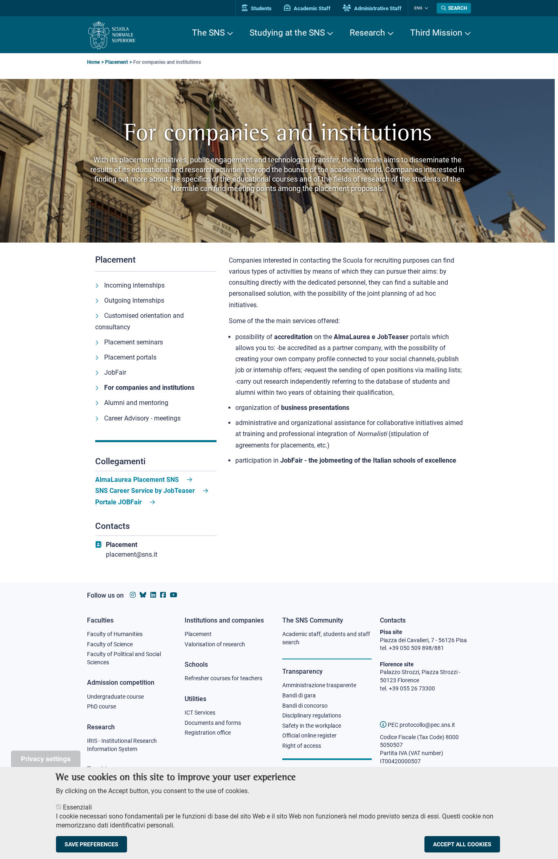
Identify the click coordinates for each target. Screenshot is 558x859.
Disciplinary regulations (311, 715)
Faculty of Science (110, 644)
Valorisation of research (215, 644)
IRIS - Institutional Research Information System (122, 745)
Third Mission (436, 33)
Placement (116, 62)
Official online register (309, 735)
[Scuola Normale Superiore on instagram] (133, 595)
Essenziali (77, 807)
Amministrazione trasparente (319, 685)
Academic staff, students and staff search (326, 638)
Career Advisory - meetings (142, 418)
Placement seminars (133, 342)
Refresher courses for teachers (223, 678)
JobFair (115, 372)
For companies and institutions (149, 387)
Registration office (208, 732)
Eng (418, 8)
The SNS (208, 33)
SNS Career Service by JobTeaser (145, 491)
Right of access (301, 745)
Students (261, 8)
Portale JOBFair (118, 502)
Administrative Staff (377, 8)
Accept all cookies (462, 844)
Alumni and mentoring (136, 403)
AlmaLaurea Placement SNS (137, 479)
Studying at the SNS (287, 33)
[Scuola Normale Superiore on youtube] (173, 595)
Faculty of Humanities (115, 634)
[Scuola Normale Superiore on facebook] (163, 595)
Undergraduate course (115, 696)
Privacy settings (46, 758)
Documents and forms (213, 723)
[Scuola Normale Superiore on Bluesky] (143, 595)
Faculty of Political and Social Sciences (124, 658)
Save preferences (91, 844)
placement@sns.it (131, 554)
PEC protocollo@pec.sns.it (420, 725)
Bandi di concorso (305, 705)
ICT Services (200, 712)
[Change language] (425, 8)
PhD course (101, 706)
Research (367, 33)
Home (93, 62)
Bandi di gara (299, 695)
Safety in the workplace (311, 725)
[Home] (111, 34)
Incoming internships (134, 285)
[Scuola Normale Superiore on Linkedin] (153, 595)
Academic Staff (311, 8)
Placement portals (130, 357)
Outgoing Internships (134, 300)
